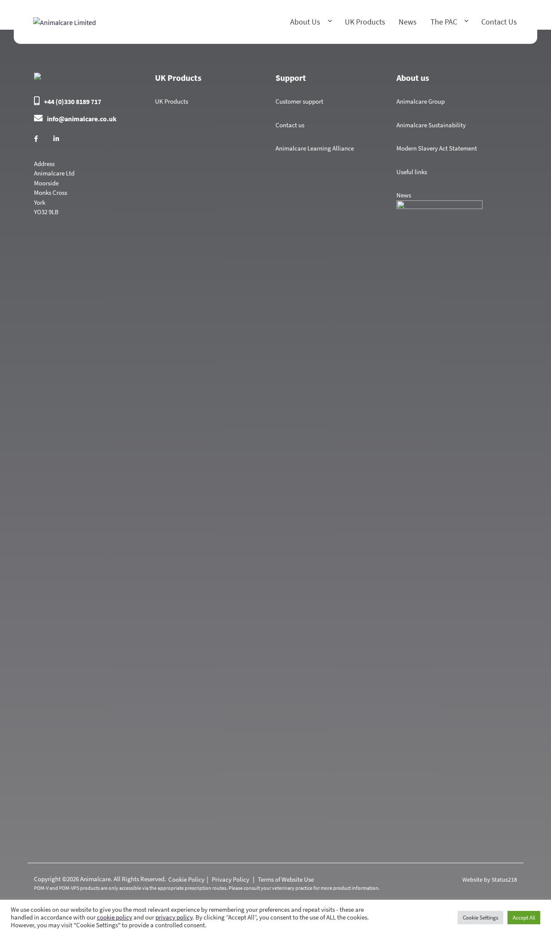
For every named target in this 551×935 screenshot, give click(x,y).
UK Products (171, 101)
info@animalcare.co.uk (82, 118)
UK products (365, 22)
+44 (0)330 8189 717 (72, 101)
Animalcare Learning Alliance (315, 148)
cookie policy (114, 917)
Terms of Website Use (286, 879)
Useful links (411, 172)
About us (305, 22)
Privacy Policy (231, 879)
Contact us (499, 22)
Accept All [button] (524, 917)
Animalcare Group (420, 101)
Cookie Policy (186, 879)
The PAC (443, 22)
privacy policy (173, 917)
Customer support (299, 101)
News (408, 22)
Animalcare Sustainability (431, 125)
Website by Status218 (489, 879)
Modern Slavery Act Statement (436, 148)
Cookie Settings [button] (480, 917)
